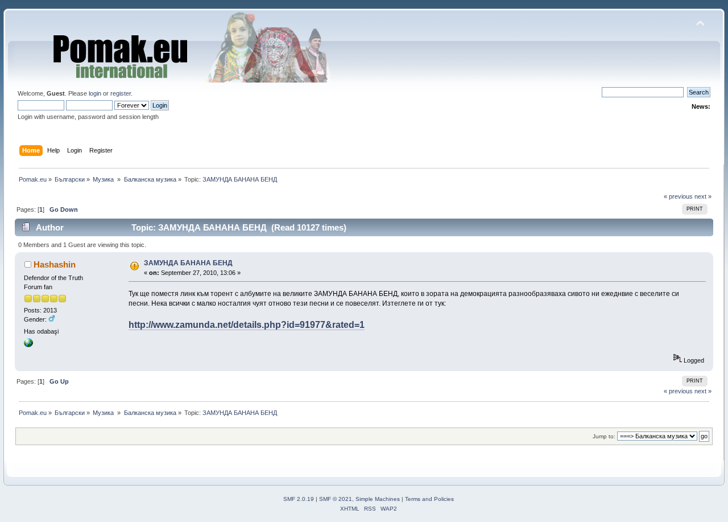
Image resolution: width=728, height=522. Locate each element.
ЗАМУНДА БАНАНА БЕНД (188, 263)
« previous (678, 196)
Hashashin (55, 264)
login (95, 93)
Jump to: (604, 436)
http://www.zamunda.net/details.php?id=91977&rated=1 (247, 325)
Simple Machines (377, 499)
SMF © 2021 (335, 499)
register (120, 93)
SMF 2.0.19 (298, 499)
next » (703, 196)
